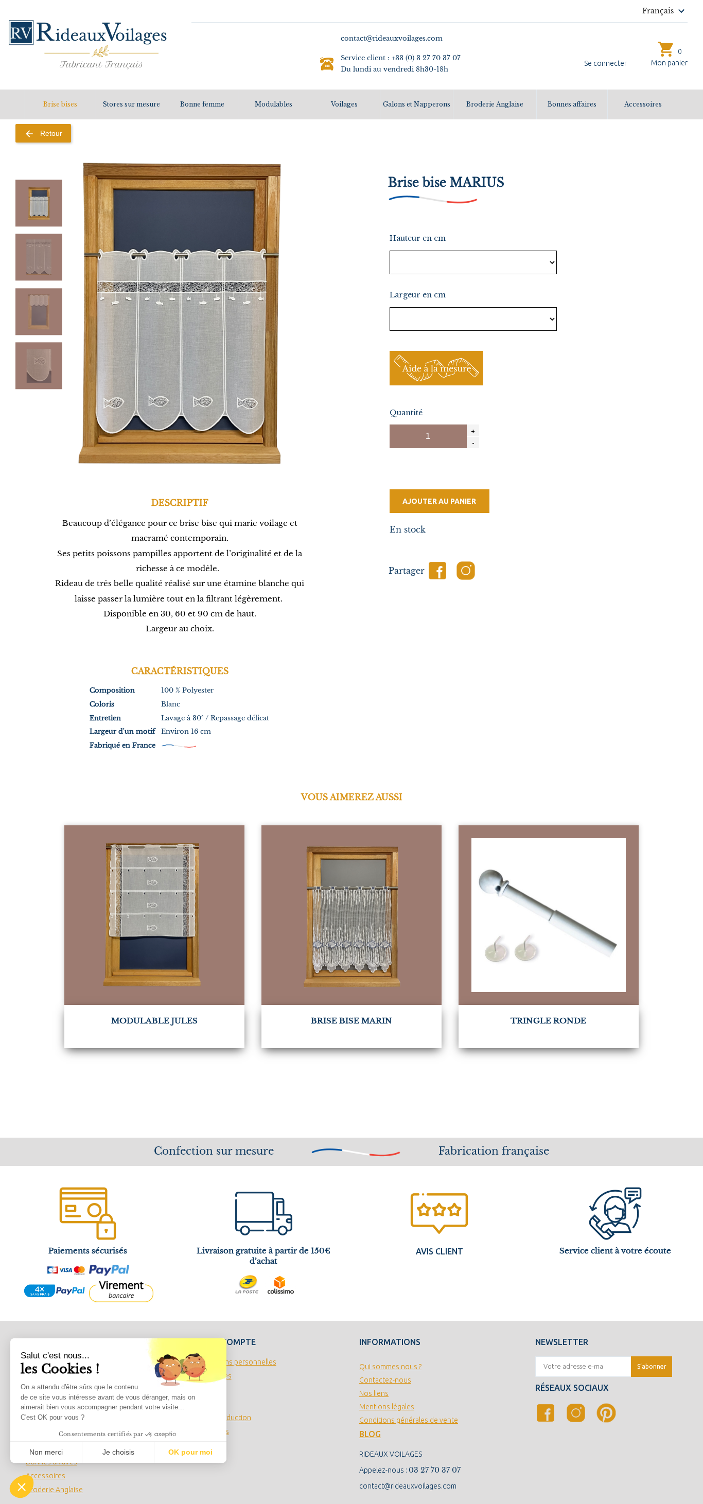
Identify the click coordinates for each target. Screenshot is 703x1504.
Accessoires (643, 104)
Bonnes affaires (572, 104)
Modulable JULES (154, 1020)
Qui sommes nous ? (390, 1367)
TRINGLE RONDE (548, 1020)
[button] (21, 1486)
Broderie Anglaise (494, 104)
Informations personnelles (233, 1362)
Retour (43, 134)
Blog (370, 1434)
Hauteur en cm (418, 238)
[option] (38, 203)
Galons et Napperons (416, 104)
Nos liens (374, 1393)
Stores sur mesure (131, 104)
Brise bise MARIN (351, 1020)
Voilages (344, 104)
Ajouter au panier (439, 501)
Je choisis (118, 1452)
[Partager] (437, 570)
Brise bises (60, 104)
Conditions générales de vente (408, 1420)
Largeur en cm (418, 294)
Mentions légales (386, 1407)
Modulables (273, 104)
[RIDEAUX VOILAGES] (88, 44)
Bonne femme (202, 104)
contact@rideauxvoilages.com (407, 1486)
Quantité (406, 412)
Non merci (46, 1452)
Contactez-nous (385, 1380)
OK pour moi (190, 1452)
